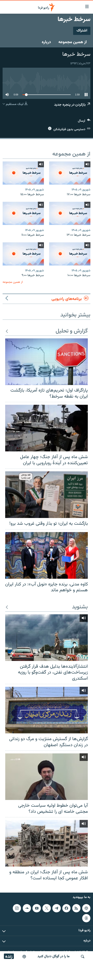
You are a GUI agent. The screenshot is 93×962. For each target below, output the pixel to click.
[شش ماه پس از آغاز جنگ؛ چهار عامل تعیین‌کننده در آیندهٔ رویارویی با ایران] (46, 428)
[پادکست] (24, 956)
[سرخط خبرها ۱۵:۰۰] (23, 173)
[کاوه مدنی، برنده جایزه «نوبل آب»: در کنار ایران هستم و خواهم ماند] (46, 555)
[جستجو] (82, 956)
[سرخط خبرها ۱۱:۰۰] (23, 213)
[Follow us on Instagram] (17, 908)
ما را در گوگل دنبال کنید (53, 956)
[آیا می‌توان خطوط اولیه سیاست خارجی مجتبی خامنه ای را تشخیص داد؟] (46, 776)
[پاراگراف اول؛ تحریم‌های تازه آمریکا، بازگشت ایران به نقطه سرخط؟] (46, 361)
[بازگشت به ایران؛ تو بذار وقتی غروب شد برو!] (46, 494)
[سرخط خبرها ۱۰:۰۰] (69, 253)
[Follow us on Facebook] (66, 908)
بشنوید (80, 607)
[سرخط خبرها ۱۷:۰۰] (69, 173)
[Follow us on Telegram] (56, 908)
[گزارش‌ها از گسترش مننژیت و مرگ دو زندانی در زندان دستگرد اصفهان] (46, 710)
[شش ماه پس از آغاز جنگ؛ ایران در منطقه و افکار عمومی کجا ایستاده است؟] (46, 843)
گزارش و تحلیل (72, 331)
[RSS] (76, 908)
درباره (46, 42)
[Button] (84, 122)
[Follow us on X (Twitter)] (46, 908)
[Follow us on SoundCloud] (27, 908)
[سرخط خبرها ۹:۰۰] (23, 253)
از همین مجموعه (72, 42)
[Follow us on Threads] (86, 918)
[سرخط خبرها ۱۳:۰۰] (69, 213)
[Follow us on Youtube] (36, 908)
